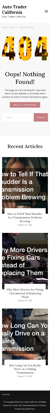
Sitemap (6, 394)
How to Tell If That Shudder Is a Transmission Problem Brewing (25, 217)
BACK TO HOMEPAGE (25, 104)
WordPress (30, 409)
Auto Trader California (14, 9)
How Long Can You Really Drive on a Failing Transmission (25, 369)
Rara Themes (40, 405)
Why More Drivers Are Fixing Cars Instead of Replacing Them (25, 293)
